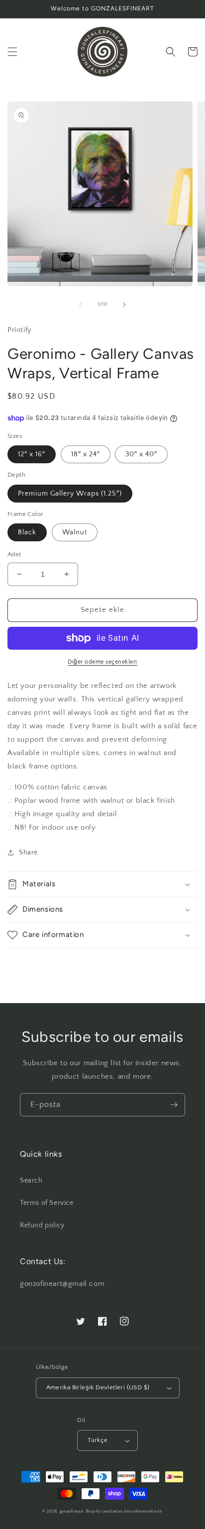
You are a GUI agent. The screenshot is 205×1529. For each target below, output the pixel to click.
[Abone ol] (174, 1104)
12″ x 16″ (31, 454)
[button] (12, 52)
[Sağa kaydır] (124, 305)
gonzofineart (72, 1511)
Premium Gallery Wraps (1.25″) (70, 494)
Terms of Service (47, 1203)
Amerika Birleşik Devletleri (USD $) (98, 1387)
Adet (14, 554)
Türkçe (97, 1440)
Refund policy (42, 1225)
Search (31, 1181)
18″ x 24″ (85, 454)
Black (27, 532)
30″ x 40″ (141, 454)
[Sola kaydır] (81, 305)
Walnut (74, 532)
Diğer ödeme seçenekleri (102, 662)
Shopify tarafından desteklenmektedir (124, 1511)
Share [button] (28, 852)
